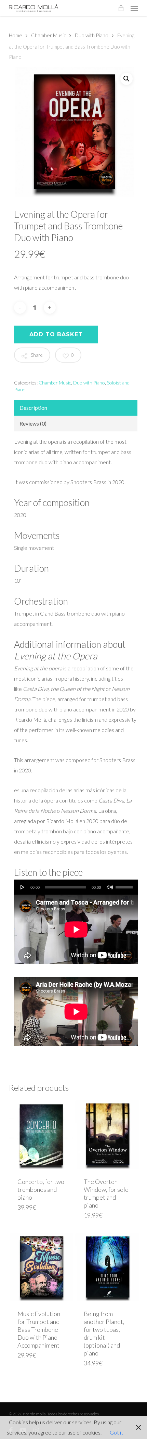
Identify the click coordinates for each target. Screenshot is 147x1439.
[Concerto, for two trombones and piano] (41, 1134)
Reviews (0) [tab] (32, 423)
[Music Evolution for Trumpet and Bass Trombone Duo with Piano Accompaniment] (41, 1267)
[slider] (125, 884)
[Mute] (110, 887)
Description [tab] (33, 407)
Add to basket (56, 334)
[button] (134, 8)
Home (15, 35)
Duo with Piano (91, 35)
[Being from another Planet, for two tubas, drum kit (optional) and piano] (107, 1267)
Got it (116, 1432)
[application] (76, 887)
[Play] (22, 887)
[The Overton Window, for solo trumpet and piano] (107, 1134)
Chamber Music (48, 35)
